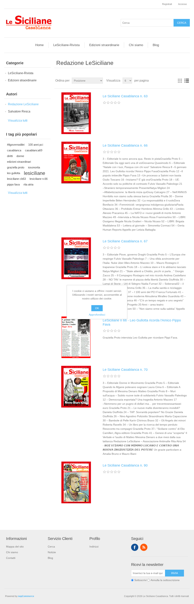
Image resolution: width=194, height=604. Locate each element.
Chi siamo (136, 45)
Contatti (10, 557)
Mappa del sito (15, 546)
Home (39, 45)
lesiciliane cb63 (16, 178)
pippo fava (13, 184)
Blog (156, 45)
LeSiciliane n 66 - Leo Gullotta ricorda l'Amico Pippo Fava (142, 322)
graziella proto (15, 167)
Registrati (167, 4)
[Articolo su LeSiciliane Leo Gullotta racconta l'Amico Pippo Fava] (76, 337)
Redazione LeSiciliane (23, 104)
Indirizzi (94, 546)
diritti (10, 156)
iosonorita (34, 167)
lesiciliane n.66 (39, 178)
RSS (143, 547)
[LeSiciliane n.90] (76, 482)
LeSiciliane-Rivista (66, 45)
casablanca (14, 150)
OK (97, 308)
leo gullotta (13, 173)
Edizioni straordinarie (104, 45)
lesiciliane (34, 173)
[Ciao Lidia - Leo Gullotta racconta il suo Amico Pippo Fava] (76, 162)
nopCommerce (26, 596)
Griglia (180, 81)
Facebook (134, 547)
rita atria (28, 184)
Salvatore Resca (19, 111)
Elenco (186, 81)
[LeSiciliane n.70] (76, 387)
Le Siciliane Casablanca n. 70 (125, 370)
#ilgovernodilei (15, 144)
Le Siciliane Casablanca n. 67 (125, 241)
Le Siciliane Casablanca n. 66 (125, 145)
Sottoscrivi (140, 580)
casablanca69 (33, 150)
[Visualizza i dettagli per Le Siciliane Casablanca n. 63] (76, 113)
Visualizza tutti (17, 120)
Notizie (52, 552)
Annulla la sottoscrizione (165, 580)
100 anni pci (35, 144)
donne (20, 156)
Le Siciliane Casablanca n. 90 (125, 465)
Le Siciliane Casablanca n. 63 (125, 96)
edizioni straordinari (19, 161)
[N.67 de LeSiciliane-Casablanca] (76, 258)
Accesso (182, 4)
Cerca (51, 546)
